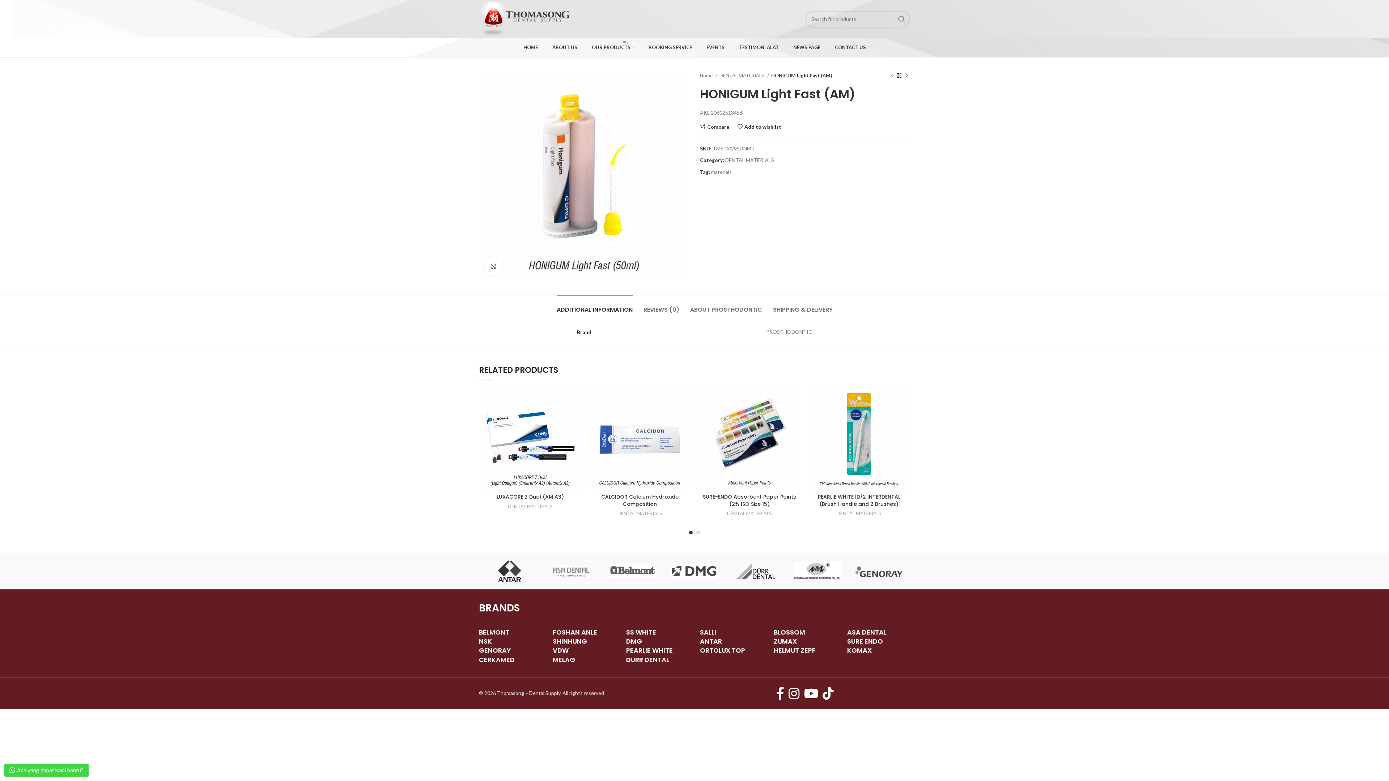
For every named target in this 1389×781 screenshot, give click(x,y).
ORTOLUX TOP (722, 650)
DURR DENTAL (647, 659)
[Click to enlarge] (493, 266)
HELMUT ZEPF (795, 650)
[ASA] (571, 571)
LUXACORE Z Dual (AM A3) (530, 496)
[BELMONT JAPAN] (632, 571)
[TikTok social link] (828, 693)
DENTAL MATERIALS (742, 75)
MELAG (564, 659)
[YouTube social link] (811, 693)
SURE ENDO (865, 641)
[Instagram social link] (794, 693)
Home (707, 75)
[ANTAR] (509, 571)
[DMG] (694, 571)
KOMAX (859, 650)
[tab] (595, 306)
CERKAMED (497, 659)
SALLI (708, 632)
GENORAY (495, 650)
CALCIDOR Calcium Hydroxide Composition (640, 500)
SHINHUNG (570, 641)
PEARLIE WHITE (649, 650)
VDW (561, 650)
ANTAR (711, 641)
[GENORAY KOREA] (879, 571)
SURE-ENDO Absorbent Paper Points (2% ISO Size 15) (749, 500)
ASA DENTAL (867, 632)
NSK (485, 641)
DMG (634, 641)
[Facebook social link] (780, 693)
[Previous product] (892, 76)
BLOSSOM (789, 632)
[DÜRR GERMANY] (755, 571)
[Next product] (906, 76)
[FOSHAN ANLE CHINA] (817, 571)
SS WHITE (641, 632)
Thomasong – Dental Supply (528, 693)
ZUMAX (785, 641)
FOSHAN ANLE (575, 632)
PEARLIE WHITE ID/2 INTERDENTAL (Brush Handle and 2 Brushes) (859, 500)
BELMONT (494, 632)
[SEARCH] (901, 19)
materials (721, 172)
